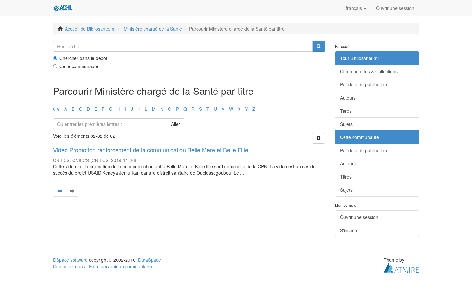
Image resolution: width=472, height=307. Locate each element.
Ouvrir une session (359, 217)
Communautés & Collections (369, 71)
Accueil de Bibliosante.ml (90, 28)
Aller (175, 124)
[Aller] (318, 46)
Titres (346, 111)
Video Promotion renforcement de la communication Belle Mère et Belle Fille (150, 149)
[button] (356, 8)
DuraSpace (149, 260)
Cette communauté (78, 66)
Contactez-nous (69, 266)
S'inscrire (349, 230)
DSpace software (70, 260)
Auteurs (348, 97)
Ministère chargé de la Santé (153, 28)
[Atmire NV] (401, 267)
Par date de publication (363, 84)
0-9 (56, 109)
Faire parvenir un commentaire (120, 266)
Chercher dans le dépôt (83, 58)
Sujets (346, 124)
